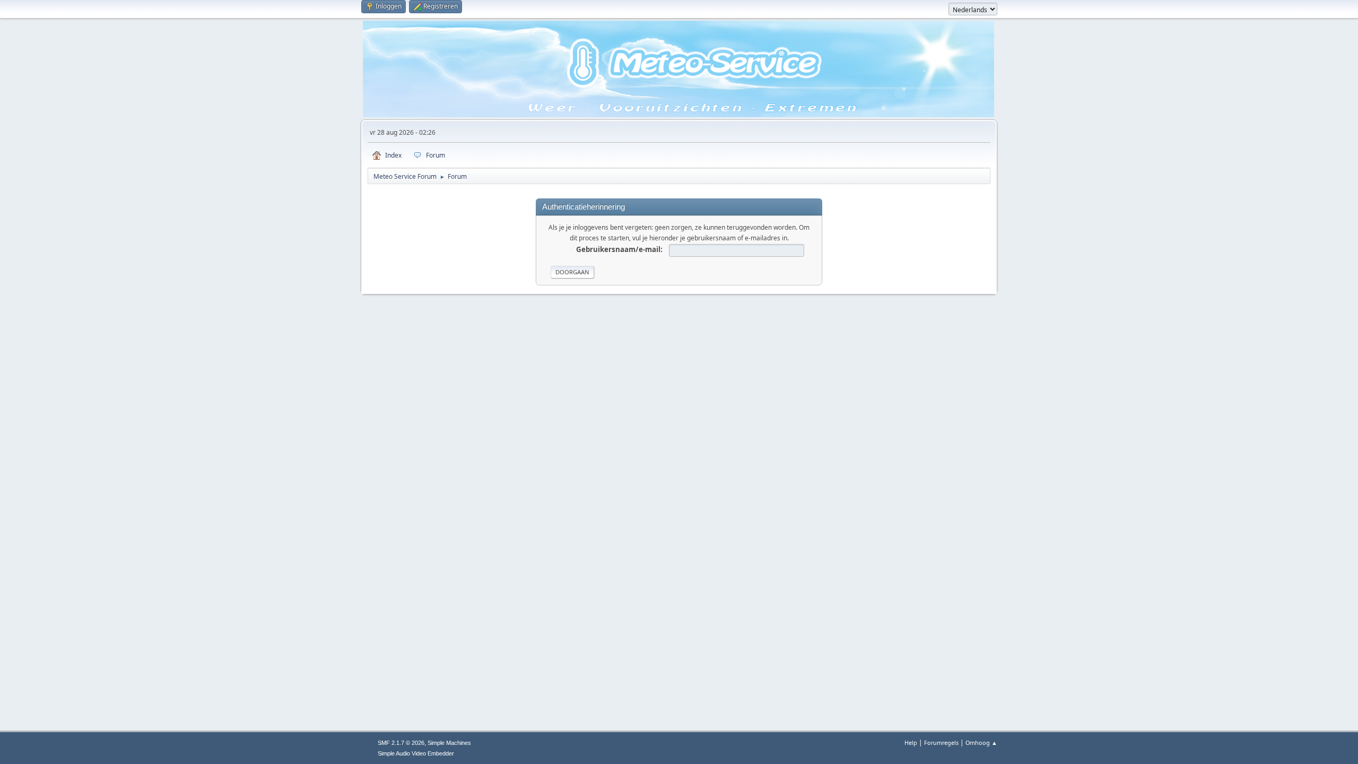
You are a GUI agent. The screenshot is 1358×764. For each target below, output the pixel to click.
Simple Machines (449, 743)
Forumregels (941, 742)
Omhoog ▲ (981, 742)
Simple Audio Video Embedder (416, 753)
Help (910, 742)
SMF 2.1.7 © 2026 (401, 743)
